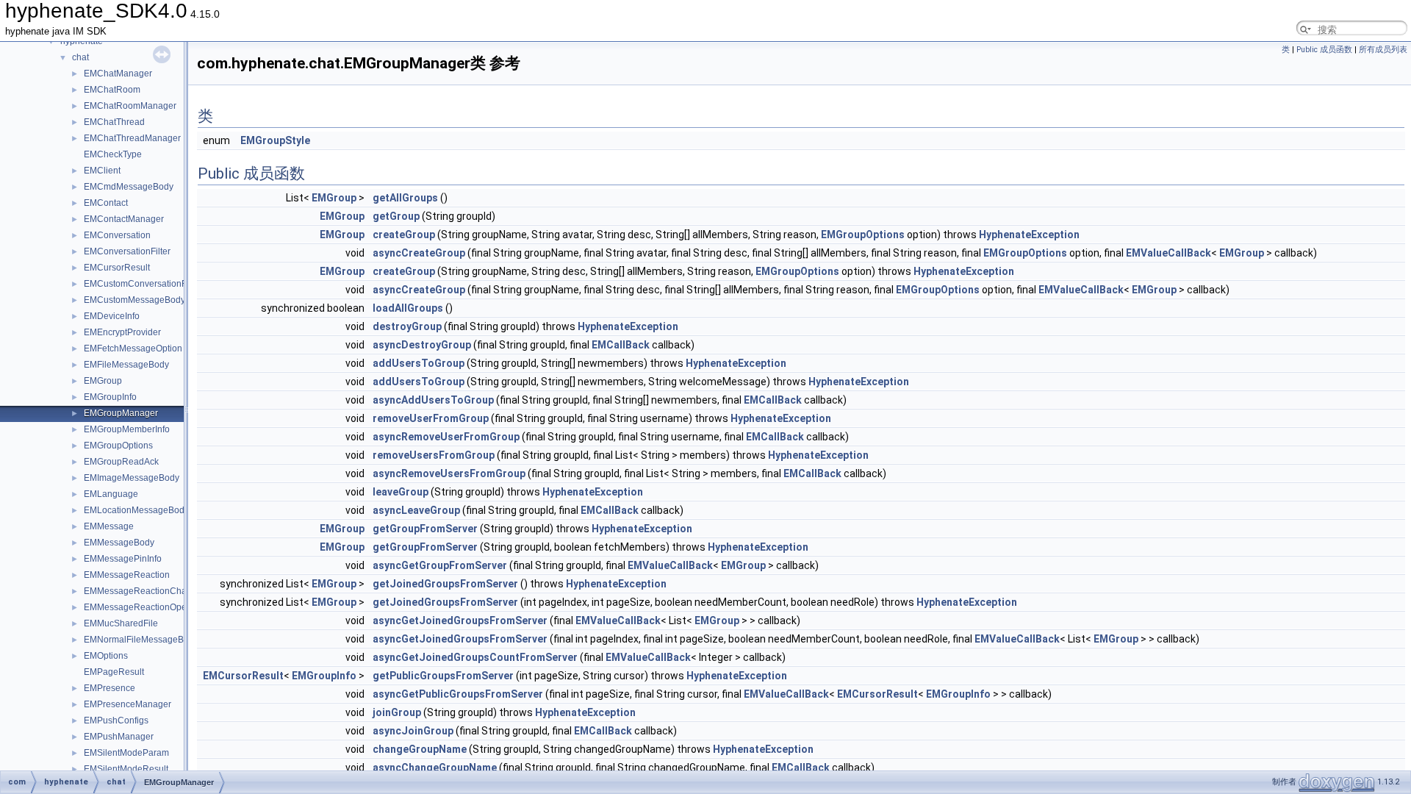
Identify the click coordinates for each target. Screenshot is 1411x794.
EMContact (106, 203)
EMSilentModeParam (126, 753)
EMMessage (109, 526)
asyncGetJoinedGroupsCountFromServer (475, 657)
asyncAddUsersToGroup (433, 400)
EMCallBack (621, 345)
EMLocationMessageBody (136, 510)
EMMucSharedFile (121, 623)
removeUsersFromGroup (434, 455)
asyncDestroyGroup (422, 345)
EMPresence (109, 688)
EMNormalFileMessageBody (141, 639)
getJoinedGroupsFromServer (445, 584)
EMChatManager (118, 73)
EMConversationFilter (127, 251)
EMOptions (106, 656)
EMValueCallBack (1168, 253)
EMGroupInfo (110, 397)
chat (80, 57)
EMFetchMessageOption (133, 348)
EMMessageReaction (127, 575)
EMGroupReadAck (121, 462)
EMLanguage (111, 494)
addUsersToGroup (418, 363)
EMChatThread (114, 122)
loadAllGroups (408, 308)
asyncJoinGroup (413, 731)
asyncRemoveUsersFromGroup (449, 473)
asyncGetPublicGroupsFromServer (458, 694)
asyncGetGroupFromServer (440, 565)
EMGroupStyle (275, 140)
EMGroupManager (121, 413)
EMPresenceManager (127, 704)
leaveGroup (400, 492)
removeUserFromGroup (431, 418)
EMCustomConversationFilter (142, 284)
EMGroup (103, 381)
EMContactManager (124, 219)
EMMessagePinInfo (123, 559)
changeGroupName (420, 749)
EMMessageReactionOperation (146, 607)
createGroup (404, 234)
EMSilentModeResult (126, 769)
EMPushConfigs (116, 720)
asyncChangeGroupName (435, 767)
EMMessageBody (119, 542)
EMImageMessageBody (131, 478)
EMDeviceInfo (112, 316)
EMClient (102, 170)
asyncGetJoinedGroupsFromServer (460, 620)
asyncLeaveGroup (416, 510)
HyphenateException (1029, 234)
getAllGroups (405, 198)
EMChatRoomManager (130, 106)
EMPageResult (114, 672)
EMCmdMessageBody (128, 187)
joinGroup (397, 712)
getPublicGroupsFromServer (443, 676)
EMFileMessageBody (126, 365)
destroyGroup (407, 326)
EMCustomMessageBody (134, 300)
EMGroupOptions (118, 445)
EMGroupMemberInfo (127, 429)
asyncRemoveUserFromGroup (446, 437)
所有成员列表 (1383, 49)
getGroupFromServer (425, 528)
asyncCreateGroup (419, 253)
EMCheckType (113, 154)
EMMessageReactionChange (143, 591)
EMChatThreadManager (132, 138)
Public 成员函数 (1324, 49)
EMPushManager (119, 737)
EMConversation (117, 235)
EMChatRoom (112, 90)
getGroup (396, 216)
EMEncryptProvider (122, 332)
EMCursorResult (117, 267)
